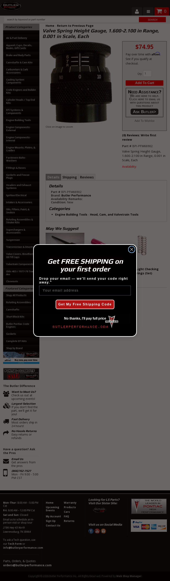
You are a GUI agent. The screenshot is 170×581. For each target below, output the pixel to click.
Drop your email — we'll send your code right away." (83, 280)
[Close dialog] (132, 249)
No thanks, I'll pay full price (85, 318)
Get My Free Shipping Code (85, 304)
